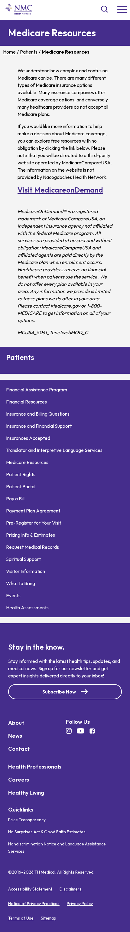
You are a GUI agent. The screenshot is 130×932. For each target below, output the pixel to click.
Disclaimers (71, 889)
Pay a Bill (15, 499)
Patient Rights (20, 474)
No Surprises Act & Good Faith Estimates (47, 832)
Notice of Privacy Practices (34, 903)
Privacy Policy (80, 903)
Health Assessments (27, 607)
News (15, 735)
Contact (19, 748)
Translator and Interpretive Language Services (54, 450)
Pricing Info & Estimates (30, 535)
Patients (28, 52)
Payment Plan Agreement (33, 511)
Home (9, 52)
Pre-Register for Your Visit (33, 523)
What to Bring (20, 583)
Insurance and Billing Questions (38, 414)
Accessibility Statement (30, 889)
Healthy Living (26, 792)
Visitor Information (25, 571)
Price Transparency (27, 819)
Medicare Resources (27, 462)
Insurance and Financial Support (39, 426)
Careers (18, 779)
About (16, 722)
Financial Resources (26, 402)
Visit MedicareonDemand (60, 189)
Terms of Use (21, 918)
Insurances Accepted (28, 438)
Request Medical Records (32, 547)
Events (13, 595)
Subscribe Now (59, 692)
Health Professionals (34, 766)
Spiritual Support (23, 559)
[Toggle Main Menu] (122, 10)
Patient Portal (20, 486)
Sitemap (48, 918)
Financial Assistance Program (36, 390)
